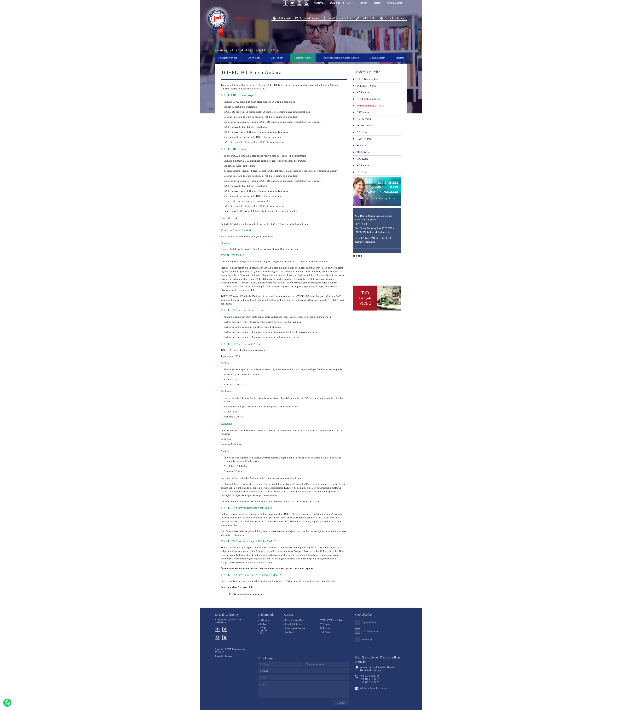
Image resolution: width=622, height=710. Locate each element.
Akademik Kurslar (303, 57)
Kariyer (363, 3)
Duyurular (335, 3)
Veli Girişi (367, 639)
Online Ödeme (394, 3)
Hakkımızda (284, 18)
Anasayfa (318, 3)
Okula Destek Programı (295, 628)
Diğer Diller (277, 57)
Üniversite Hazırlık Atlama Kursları (341, 57)
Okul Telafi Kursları (293, 624)
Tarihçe (263, 624)
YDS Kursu (363, 92)
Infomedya (230, 656)
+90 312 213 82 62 (370, 682)
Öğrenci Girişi (369, 622)
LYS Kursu (362, 172)
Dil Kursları (254, 57)
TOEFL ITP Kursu (366, 85)
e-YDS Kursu (364, 118)
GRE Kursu (363, 112)
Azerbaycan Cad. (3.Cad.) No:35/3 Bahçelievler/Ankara (377, 668)
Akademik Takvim (309, 18)
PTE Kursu (362, 132)
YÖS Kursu (363, 165)
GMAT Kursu (364, 138)
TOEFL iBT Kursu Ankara (370, 105)
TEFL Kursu (363, 152)
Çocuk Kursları (377, 57)
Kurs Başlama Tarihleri (339, 18)
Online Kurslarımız (394, 18)
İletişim (377, 3)
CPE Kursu (362, 158)
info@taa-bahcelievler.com (373, 688)
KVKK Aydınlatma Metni (265, 630)
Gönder (341, 702)
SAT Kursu (362, 145)
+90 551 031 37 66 (370, 676)
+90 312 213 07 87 (370, 679)
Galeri (350, 3)
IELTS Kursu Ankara (368, 79)
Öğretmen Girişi (370, 631)
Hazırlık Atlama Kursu (368, 99)
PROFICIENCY (365, 125)
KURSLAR (288, 614)
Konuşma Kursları (227, 57)
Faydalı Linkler (368, 18)
